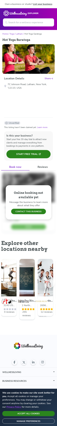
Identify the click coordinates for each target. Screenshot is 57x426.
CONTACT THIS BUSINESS (28, 211)
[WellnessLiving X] (24, 362)
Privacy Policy (13, 407)
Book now (15, 167)
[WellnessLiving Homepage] (28, 345)
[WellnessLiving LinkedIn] (33, 362)
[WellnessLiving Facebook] (14, 362)
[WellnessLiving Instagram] (42, 362)
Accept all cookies (28, 413)
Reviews (43, 167)
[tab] (15, 167)
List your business (42, 4)
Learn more (42, 127)
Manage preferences (28, 421)
